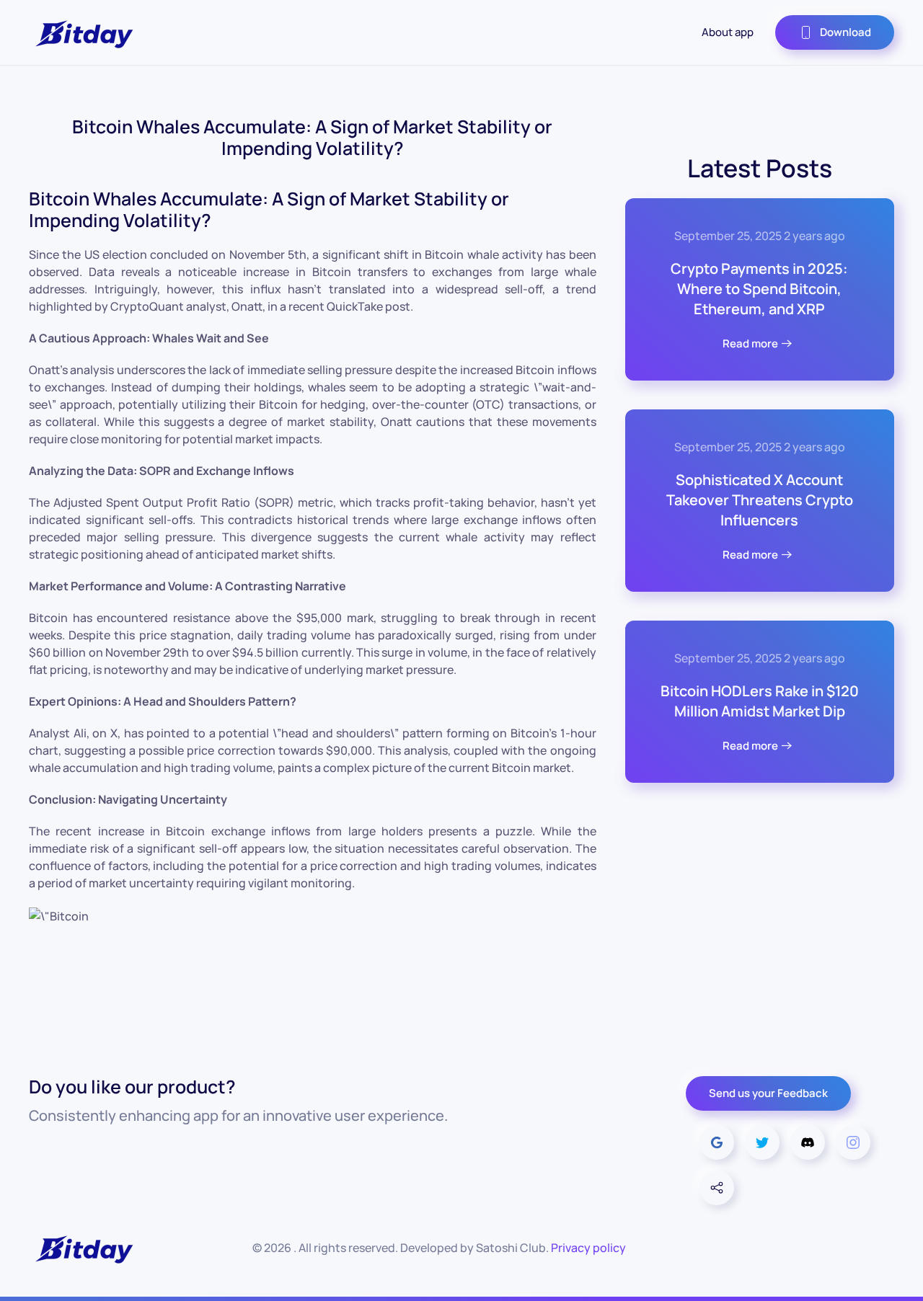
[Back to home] (83, 32)
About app (728, 32)
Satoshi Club (511, 1248)
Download (845, 32)
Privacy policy (588, 1248)
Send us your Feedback (768, 1093)
